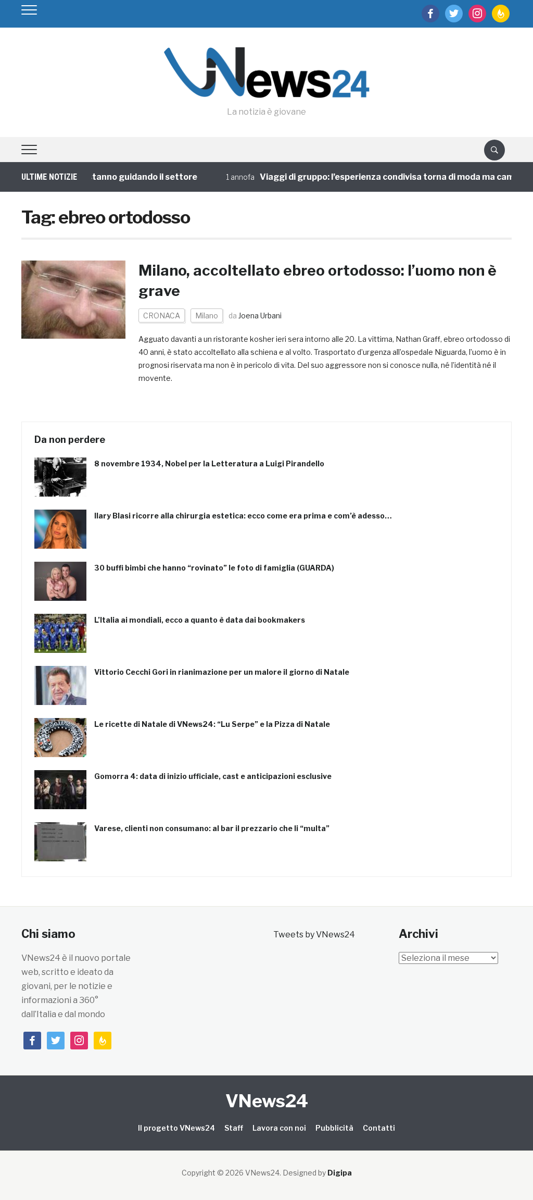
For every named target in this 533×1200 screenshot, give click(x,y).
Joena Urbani (260, 315)
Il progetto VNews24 (176, 1127)
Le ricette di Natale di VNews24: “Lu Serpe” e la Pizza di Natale (212, 724)
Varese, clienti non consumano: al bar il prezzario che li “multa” (211, 828)
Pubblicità (334, 1127)
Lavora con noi (279, 1127)
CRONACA (161, 315)
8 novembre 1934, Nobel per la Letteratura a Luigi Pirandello (209, 463)
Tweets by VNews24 (314, 934)
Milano (206, 315)
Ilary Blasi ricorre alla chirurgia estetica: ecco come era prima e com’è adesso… (243, 515)
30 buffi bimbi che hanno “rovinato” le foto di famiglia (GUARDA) (214, 567)
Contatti (379, 1127)
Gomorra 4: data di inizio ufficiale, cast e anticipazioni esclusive (213, 776)
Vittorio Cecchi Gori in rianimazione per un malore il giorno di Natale (221, 671)
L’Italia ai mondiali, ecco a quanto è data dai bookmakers (199, 619)
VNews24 (266, 1100)
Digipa (339, 1172)
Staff (233, 1127)
